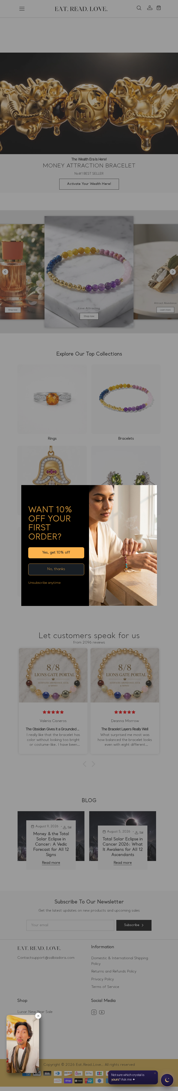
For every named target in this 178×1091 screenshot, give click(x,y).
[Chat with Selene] (167, 1080)
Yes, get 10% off (56, 553)
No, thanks (56, 569)
